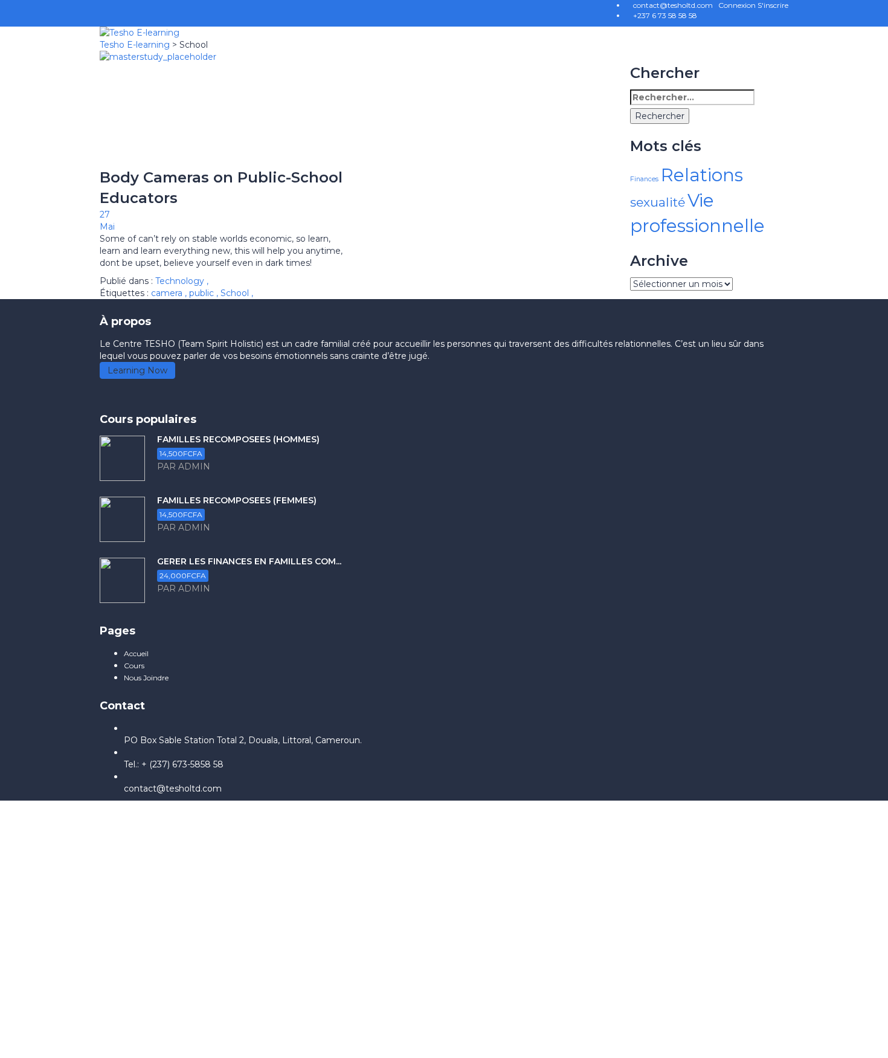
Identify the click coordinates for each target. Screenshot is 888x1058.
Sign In (111, 1039)
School (235, 293)
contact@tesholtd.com (173, 788)
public (202, 293)
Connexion (738, 5)
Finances (644, 179)
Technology (179, 281)
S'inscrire (773, 5)
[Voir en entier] (223, 109)
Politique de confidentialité (317, 926)
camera (168, 293)
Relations (702, 174)
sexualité (657, 202)
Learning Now (137, 370)
